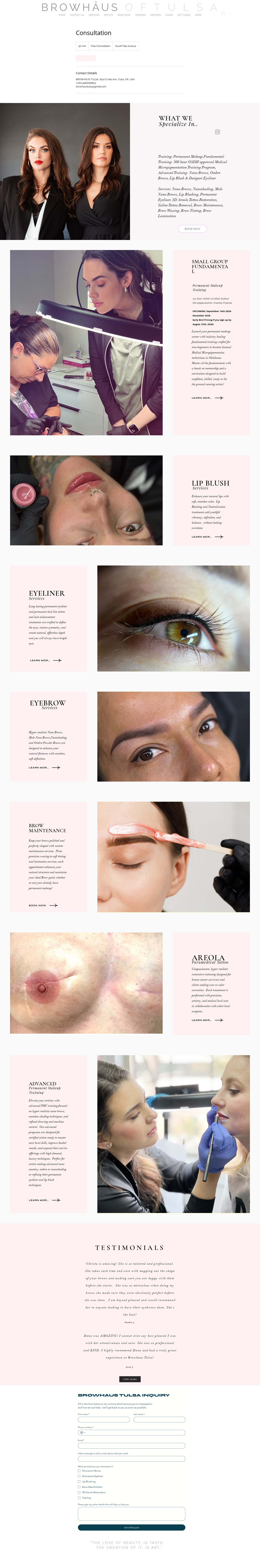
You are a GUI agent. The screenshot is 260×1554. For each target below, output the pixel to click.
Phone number (86, 1427)
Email (81, 1440)
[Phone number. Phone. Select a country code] (83, 1432)
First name (83, 1414)
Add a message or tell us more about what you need (103, 1453)
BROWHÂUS (80, 7)
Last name (139, 1414)
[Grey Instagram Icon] (217, 132)
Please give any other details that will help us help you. (103, 1504)
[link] (86, 58)
